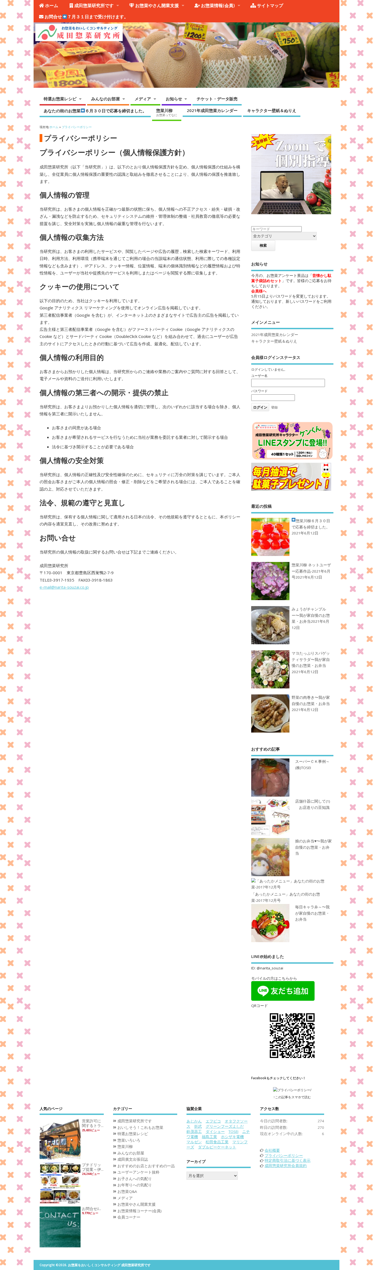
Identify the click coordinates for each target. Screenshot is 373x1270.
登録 (274, 407)
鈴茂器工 (194, 1131)
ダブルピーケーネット (217, 1147)
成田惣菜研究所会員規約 (286, 1165)
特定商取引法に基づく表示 (287, 1160)
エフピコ (213, 1121)
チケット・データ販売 (217, 98)
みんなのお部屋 (105, 98)
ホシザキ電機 (232, 1136)
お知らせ (174, 98)
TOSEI (233, 1131)
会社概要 (272, 1150)
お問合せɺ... (91, 1208)
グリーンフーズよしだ (225, 1126)
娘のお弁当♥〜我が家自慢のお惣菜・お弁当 (313, 847)
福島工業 (209, 1136)
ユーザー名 (259, 375)
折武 (198, 1126)
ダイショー (215, 1131)
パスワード (259, 391)
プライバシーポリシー (284, 1155)
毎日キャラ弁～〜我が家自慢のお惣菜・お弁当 (312, 913)
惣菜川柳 (166, 112)
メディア (143, 98)
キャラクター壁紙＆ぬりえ (271, 110)
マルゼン (194, 1141)
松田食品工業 (217, 1141)
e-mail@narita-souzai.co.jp (64, 587)
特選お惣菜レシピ (60, 98)
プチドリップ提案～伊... (92, 1167)
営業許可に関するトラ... (92, 1123)
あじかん (194, 1121)
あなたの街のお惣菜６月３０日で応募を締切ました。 (95, 110)
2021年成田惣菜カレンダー (212, 110)
